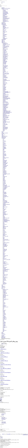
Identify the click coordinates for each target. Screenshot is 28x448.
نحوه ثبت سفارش (4, 421)
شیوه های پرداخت (4, 422)
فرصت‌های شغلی (4, 413)
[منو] (0, 4)
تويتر (0, 398)
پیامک (1, 401)
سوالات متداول (3, 417)
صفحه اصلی (3, 335)
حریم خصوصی (3, 418)
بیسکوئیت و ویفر (3, 337)
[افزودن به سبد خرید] (0, 378)
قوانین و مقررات (3, 419)
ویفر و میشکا (3, 343)
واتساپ (1, 397)
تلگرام (1, 399)
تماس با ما (3, 414)
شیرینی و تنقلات (3, 336)
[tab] (15, 24)
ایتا (1, 400)
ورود (0, 6)
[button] (15, 7)
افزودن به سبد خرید (3, 346)
